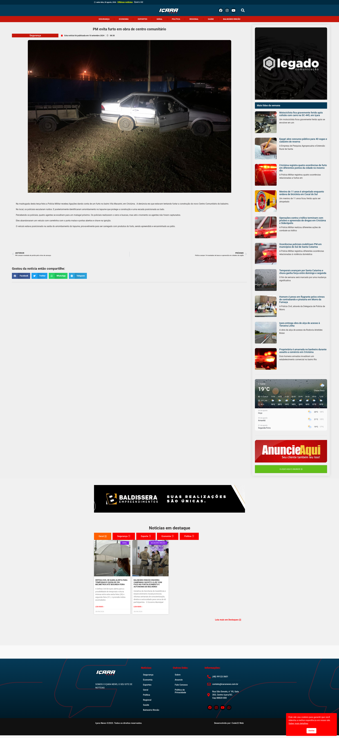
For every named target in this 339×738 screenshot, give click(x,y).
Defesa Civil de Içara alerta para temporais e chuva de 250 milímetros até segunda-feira (111, 582)
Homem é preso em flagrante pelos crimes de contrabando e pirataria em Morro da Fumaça (302, 299)
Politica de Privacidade (180, 691)
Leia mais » (99, 607)
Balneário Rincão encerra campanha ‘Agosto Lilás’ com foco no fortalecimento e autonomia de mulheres (148, 583)
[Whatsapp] (229, 707)
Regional (194, 19)
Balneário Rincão (231, 19)
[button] (243, 10)
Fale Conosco (181, 685)
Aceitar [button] (311, 731)
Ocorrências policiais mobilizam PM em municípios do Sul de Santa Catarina (300, 245)
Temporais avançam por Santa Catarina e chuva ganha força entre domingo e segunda (302, 271)
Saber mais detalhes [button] (298, 723)
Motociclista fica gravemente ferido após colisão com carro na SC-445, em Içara (301, 114)
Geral (159, 19)
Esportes (142, 19)
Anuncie (179, 679)
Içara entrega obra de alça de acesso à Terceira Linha (299, 324)
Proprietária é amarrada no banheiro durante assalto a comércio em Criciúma (303, 350)
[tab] (102, 536)
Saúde (211, 19)
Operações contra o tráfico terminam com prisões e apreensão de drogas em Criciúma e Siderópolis (302, 220)
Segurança (104, 19)
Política (176, 19)
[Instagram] (227, 10)
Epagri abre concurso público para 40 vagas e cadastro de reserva (303, 140)
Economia (123, 19)
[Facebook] (220, 10)
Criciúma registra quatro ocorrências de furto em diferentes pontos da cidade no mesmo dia (303, 168)
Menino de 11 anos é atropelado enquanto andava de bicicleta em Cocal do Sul (301, 193)
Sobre (177, 674)
